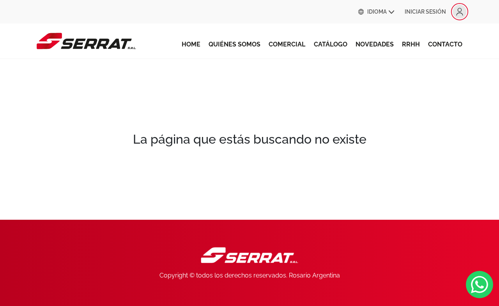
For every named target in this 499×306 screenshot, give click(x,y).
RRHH (411, 44)
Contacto (445, 44)
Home (191, 44)
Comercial (287, 44)
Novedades (375, 44)
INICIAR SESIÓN (425, 12)
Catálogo (330, 44)
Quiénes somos (234, 44)
